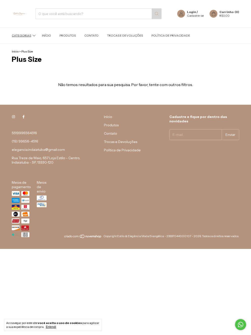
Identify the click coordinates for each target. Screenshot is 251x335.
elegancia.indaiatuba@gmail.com (38, 149)
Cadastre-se (195, 15)
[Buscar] (157, 13)
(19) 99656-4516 (25, 141)
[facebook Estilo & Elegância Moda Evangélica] (23, 117)
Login (191, 12)
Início (46, 35)
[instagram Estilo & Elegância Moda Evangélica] (13, 117)
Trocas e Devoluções (125, 35)
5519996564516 (24, 133)
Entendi (51, 327)
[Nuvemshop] (83, 237)
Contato (91, 35)
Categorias (21, 35)
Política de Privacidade (170, 35)
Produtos (68, 35)
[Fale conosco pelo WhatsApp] (240, 324)
